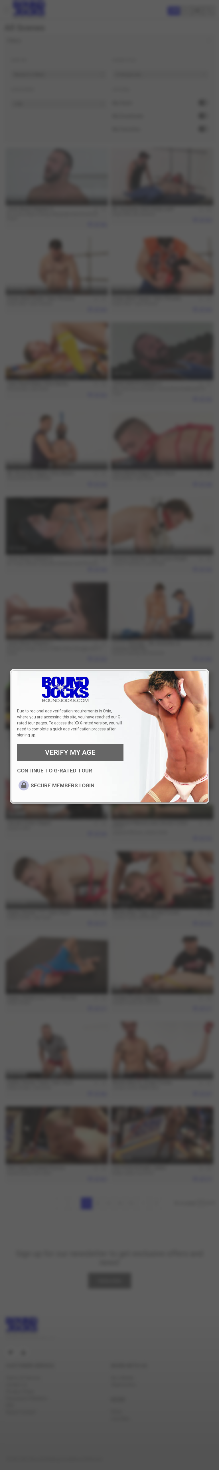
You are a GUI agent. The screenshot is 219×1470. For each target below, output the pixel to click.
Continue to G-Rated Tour (54, 770)
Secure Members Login (62, 785)
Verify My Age (70, 752)
